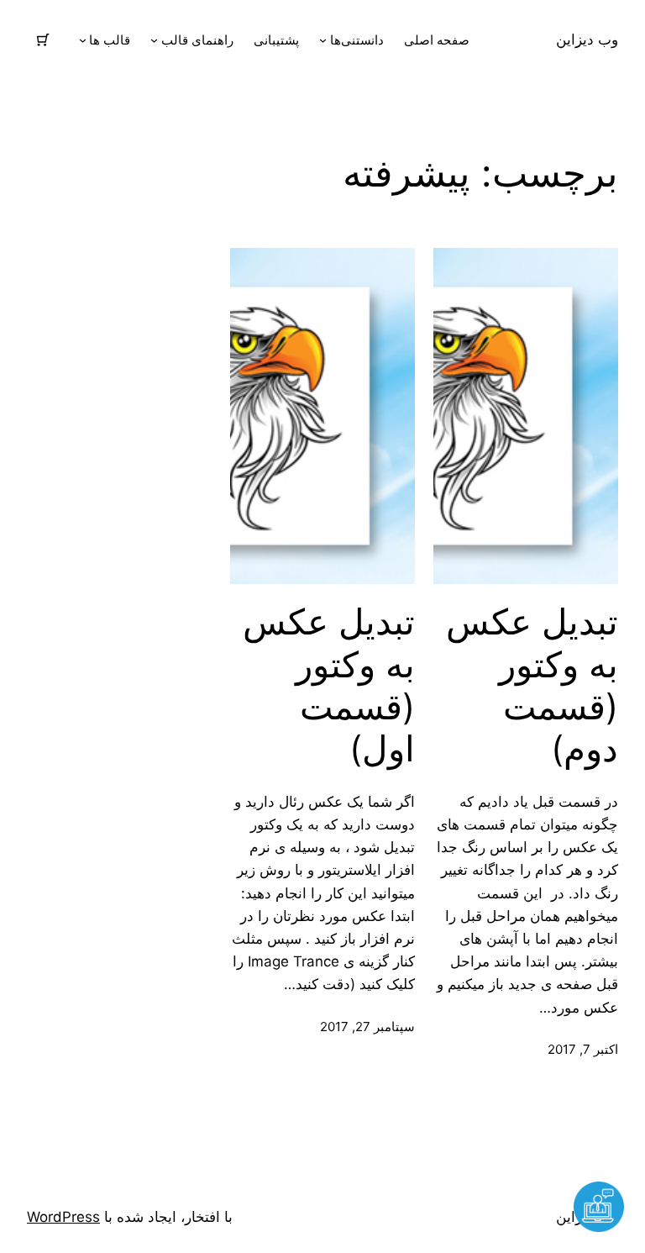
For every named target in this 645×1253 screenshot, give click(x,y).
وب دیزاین (587, 39)
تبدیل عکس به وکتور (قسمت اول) (329, 685)
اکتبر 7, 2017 (583, 1049)
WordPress (63, 1216)
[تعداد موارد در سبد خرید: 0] (43, 40)
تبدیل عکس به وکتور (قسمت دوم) (532, 685)
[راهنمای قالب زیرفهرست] (154, 40)
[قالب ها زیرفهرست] (83, 40)
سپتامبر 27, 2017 (367, 1027)
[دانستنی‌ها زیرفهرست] (323, 40)
